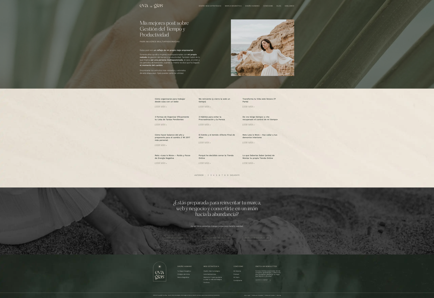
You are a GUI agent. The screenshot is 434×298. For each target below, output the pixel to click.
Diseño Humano (252, 6)
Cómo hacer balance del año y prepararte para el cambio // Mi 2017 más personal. (172, 137)
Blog (279, 6)
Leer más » (161, 107)
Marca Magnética (233, 6)
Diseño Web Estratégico (210, 6)
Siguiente (235, 175)
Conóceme (268, 6)
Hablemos (289, 6)
